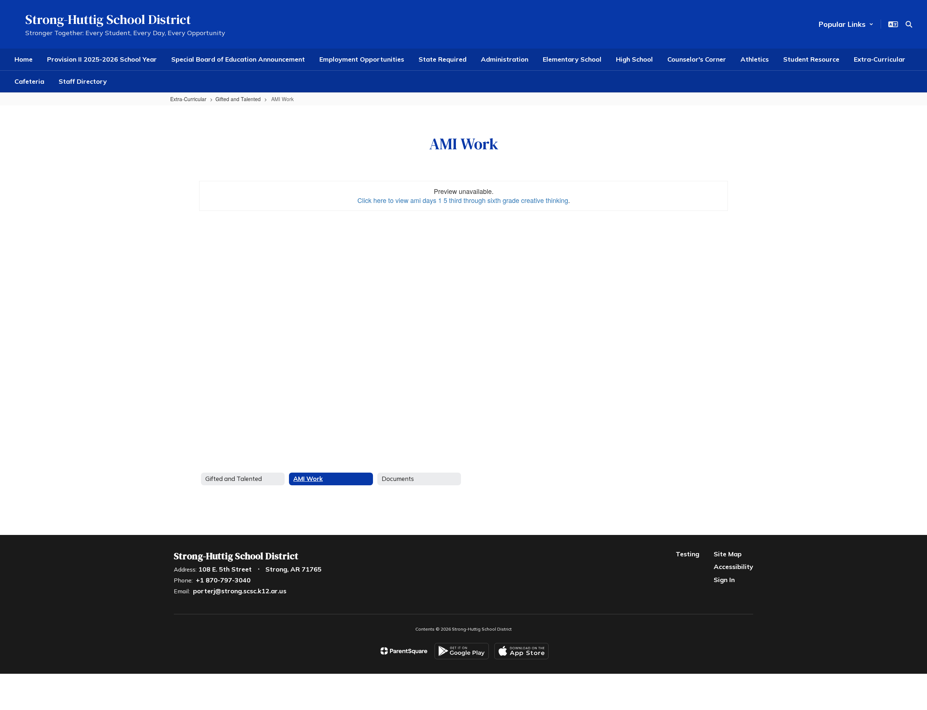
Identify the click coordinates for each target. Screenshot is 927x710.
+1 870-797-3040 (223, 580)
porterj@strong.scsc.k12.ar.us (239, 591)
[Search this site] (909, 24)
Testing (687, 554)
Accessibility (733, 566)
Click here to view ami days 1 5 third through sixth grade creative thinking (462, 200)
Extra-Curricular (188, 99)
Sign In (724, 580)
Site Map (728, 554)
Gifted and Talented (238, 99)
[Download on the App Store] (521, 651)
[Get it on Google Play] (462, 651)
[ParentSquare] (404, 650)
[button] (845, 24)
